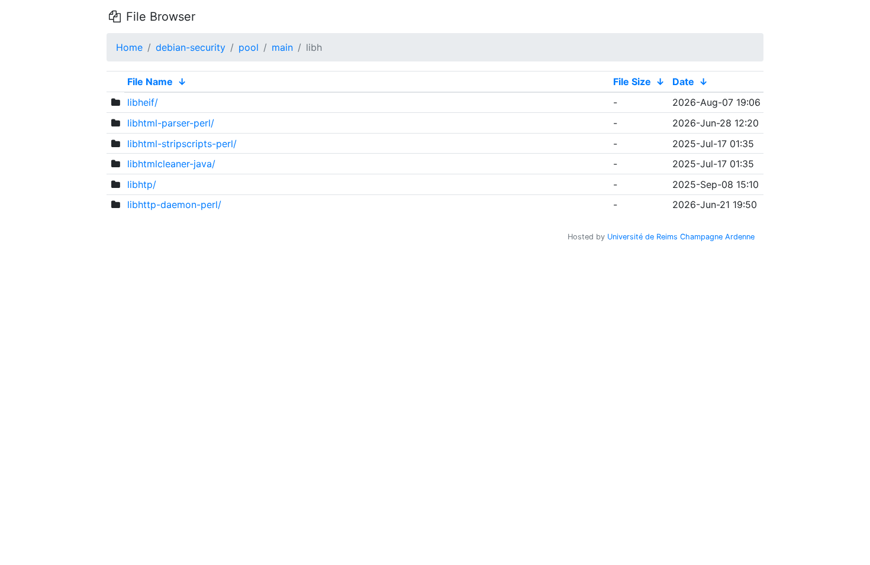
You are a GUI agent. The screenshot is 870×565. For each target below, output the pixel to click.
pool (249, 47)
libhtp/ (141, 184)
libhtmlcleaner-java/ (171, 164)
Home (129, 47)
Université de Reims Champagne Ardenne (681, 236)
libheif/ (142, 102)
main (282, 47)
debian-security (190, 47)
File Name (150, 81)
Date (683, 81)
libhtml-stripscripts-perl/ (182, 144)
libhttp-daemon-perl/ (174, 204)
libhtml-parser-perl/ (170, 123)
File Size (632, 81)
